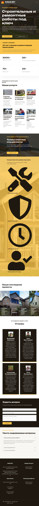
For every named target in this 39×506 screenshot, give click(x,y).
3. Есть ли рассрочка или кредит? (9, 450)
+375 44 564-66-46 (10, 487)
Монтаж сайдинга (29, 468)
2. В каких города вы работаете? (9, 447)
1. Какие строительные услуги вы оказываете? (12, 437)
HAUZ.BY (10, 2)
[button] (19, 437)
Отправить (7, 423)
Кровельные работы (28, 466)
